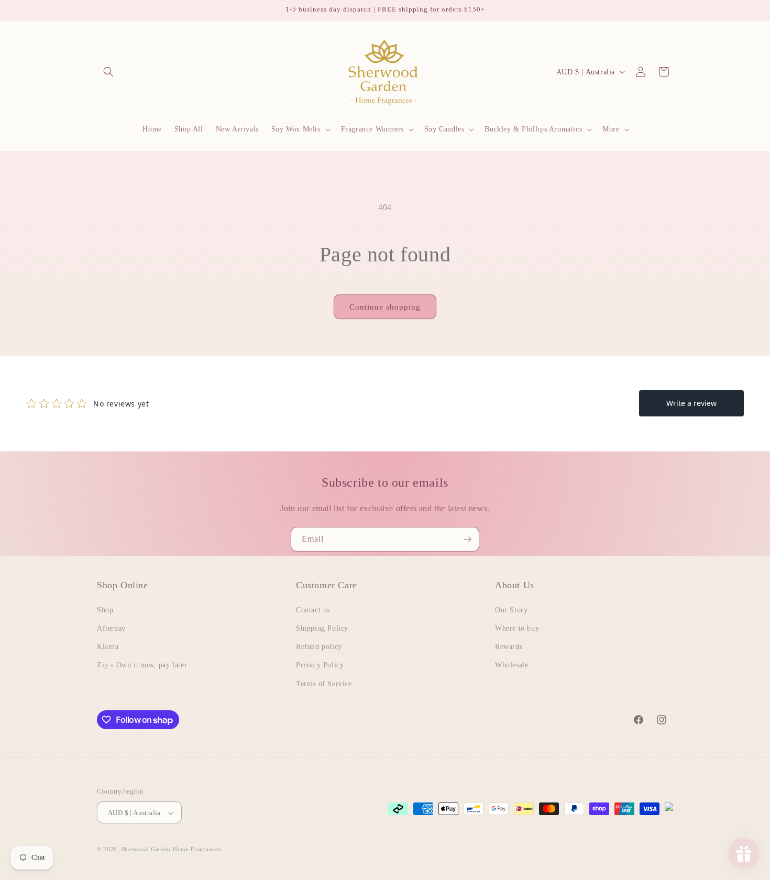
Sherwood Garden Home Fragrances (171, 849)
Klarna (108, 647)
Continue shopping (385, 307)
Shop (105, 609)
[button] (108, 71)
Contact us (313, 609)
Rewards (508, 647)
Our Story (511, 609)
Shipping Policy (322, 628)
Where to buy (517, 628)
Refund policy (319, 647)
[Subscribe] (467, 539)
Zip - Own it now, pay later (142, 665)
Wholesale (511, 665)
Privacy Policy (320, 665)
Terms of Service (324, 683)
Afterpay (111, 628)
